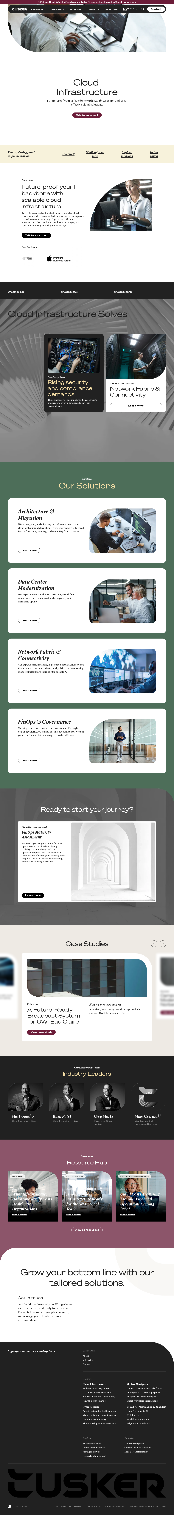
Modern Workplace (137, 1384)
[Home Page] (19, 9)
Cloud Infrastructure (94, 1384)
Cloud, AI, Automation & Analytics (146, 1406)
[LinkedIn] (9, 1506)
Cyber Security (91, 1406)
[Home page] (87, 1483)
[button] (154, 943)
